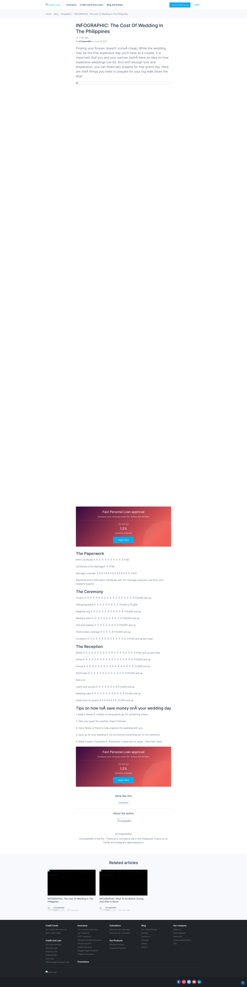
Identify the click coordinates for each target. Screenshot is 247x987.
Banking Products (116, 944)
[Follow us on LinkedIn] (199, 982)
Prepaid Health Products (88, 950)
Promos (144, 947)
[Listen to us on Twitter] (189, 982)
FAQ (175, 943)
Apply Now (123, 540)
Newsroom (177, 936)
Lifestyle (144, 940)
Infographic (123, 803)
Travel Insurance (84, 943)
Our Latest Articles (149, 929)
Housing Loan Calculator (119, 933)
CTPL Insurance (84, 936)
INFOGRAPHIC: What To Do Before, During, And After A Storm (121, 900)
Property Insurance (86, 954)
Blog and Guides (115, 4)
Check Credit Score (180, 5)
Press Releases (179, 933)
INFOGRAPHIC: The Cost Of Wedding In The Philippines (70, 900)
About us (177, 929)
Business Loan (52, 951)
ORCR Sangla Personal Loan (57, 962)
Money (144, 943)
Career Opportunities (182, 940)
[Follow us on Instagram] (184, 982)
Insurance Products (117, 948)
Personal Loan (52, 948)
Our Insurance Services (87, 929)
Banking (144, 933)
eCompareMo (123, 833)
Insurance (71, 4)
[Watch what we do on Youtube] (194, 982)
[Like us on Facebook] (179, 982)
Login (197, 4)
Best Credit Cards (53, 933)
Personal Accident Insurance (90, 940)
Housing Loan (51, 955)
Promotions (83, 961)
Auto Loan (50, 958)
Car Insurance (83, 933)
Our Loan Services (53, 944)
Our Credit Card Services (56, 929)
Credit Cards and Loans (91, 4)
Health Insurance (85, 947)
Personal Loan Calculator (119, 929)
